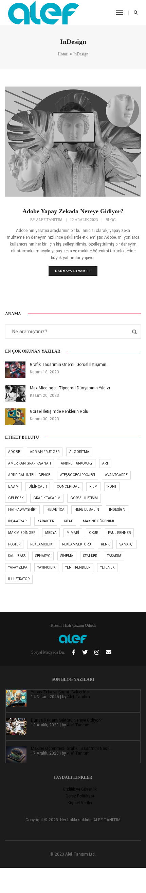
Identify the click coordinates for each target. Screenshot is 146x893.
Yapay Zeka (18, 567)
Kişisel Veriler (80, 803)
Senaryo (43, 556)
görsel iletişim (84, 498)
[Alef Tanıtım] (43, 12)
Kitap (68, 521)
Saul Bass (16, 556)
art (105, 463)
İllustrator (19, 579)
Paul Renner (119, 533)
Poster (14, 544)
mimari (73, 533)
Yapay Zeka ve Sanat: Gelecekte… (61, 692)
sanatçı (126, 544)
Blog (111, 220)
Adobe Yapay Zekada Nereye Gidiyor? (73, 211)
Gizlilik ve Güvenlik (80, 789)
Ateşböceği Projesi (77, 475)
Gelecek (15, 498)
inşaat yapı (18, 521)
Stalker (90, 556)
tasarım (114, 556)
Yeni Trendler (77, 567)
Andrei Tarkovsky (76, 463)
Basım (13, 486)
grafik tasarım (46, 498)
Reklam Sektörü (76, 544)
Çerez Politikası (80, 796)
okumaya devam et (73, 271)
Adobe (14, 452)
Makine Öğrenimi (98, 521)
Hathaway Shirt (22, 509)
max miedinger (21, 533)
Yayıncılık (46, 567)
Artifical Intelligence (29, 475)
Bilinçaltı (38, 486)
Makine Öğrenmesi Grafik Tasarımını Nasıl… (71, 748)
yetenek (107, 567)
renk (105, 544)
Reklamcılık (41, 544)
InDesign (117, 509)
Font (111, 486)
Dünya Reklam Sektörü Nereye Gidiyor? (66, 720)
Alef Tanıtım (49, 220)
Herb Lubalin (86, 509)
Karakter (45, 521)
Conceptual (68, 486)
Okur (93, 533)
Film (93, 486)
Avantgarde (116, 475)
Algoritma (79, 452)
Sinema (66, 556)
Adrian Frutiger (44, 452)
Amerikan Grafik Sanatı (29, 463)
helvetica (56, 509)
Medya (51, 533)
